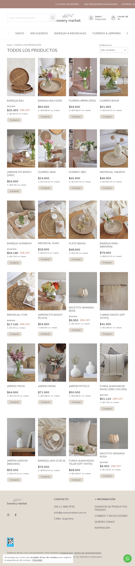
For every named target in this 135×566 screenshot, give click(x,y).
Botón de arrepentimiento (88, 552)
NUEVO (19, 33)
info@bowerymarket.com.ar (70, 512)
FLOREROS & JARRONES (107, 33)
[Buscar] (52, 18)
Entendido (37, 560)
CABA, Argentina (63, 518)
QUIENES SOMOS (105, 521)
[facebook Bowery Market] (15, 514)
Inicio (9, 45)
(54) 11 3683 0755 (64, 506)
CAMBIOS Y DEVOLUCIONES (111, 515)
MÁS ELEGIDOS (39, 33)
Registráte (100, 19)
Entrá (98, 16)
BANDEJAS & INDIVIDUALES (70, 33)
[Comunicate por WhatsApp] (127, 558)
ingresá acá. (66, 552)
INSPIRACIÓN (102, 527)
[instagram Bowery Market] (8, 514)
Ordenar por (105, 45)
